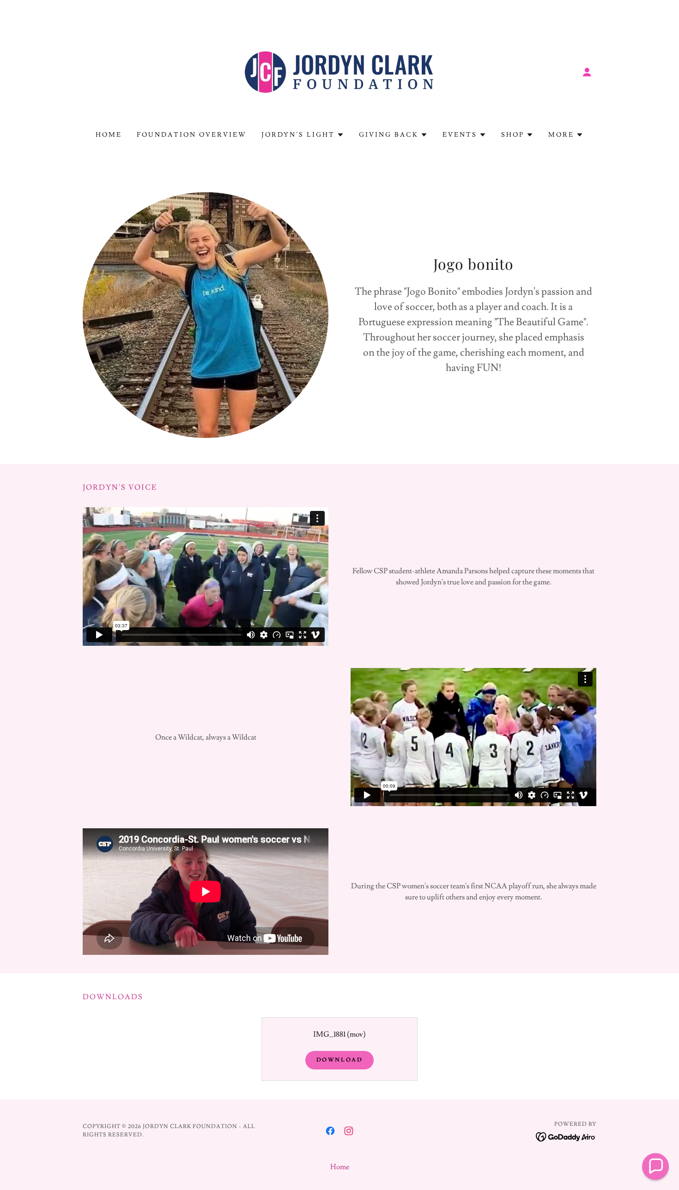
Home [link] (109, 135)
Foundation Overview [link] (192, 135)
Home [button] (339, 1167)
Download (339, 1059)
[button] (587, 72)
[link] (340, 70)
